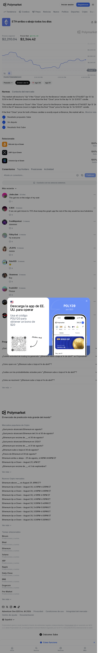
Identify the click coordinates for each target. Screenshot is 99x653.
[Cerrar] (86, 301)
